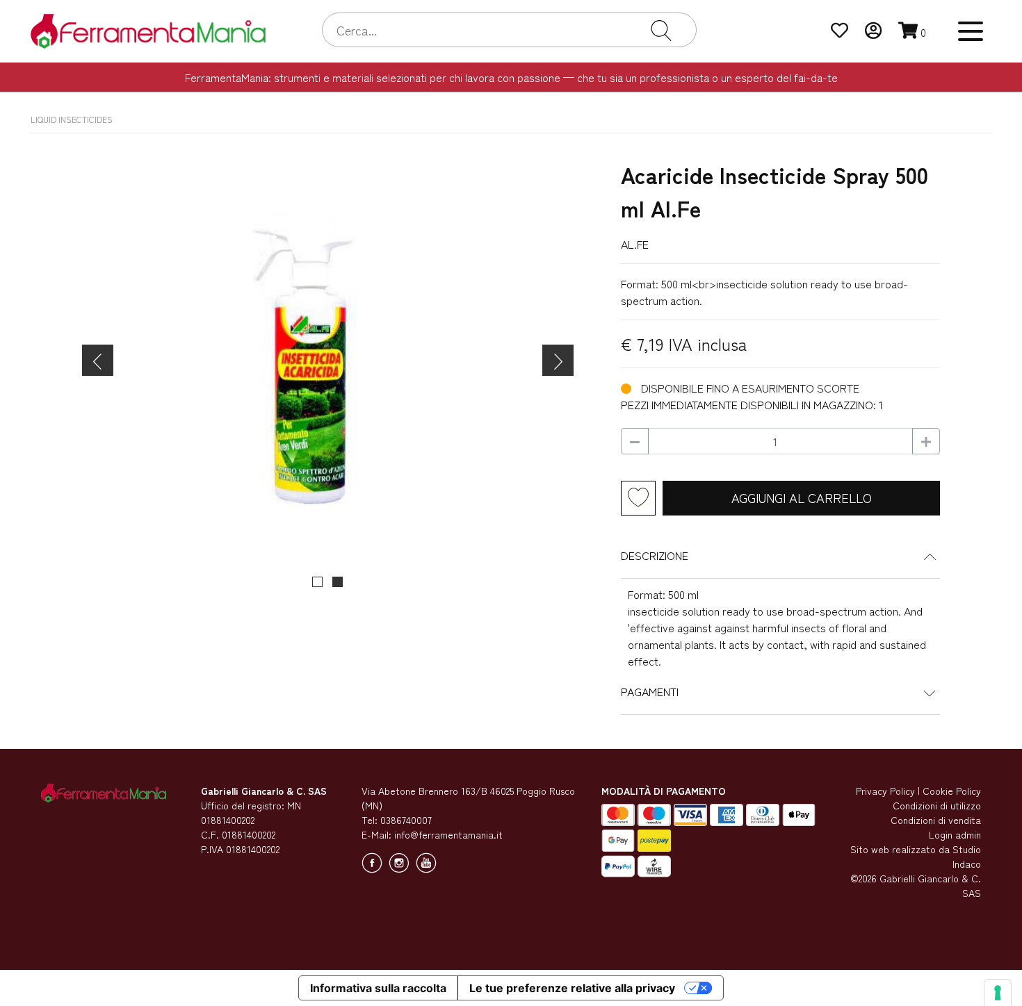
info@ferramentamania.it (448, 834)
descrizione (654, 555)
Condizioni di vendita (936, 820)
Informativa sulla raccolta (378, 988)
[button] (317, 582)
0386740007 (406, 820)
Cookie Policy (952, 791)
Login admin (955, 834)
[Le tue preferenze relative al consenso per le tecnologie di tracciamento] (997, 993)
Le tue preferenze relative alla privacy (572, 988)
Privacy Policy (885, 791)
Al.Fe (635, 244)
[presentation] (97, 360)
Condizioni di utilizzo (937, 805)
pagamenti (650, 691)
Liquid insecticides (72, 119)
